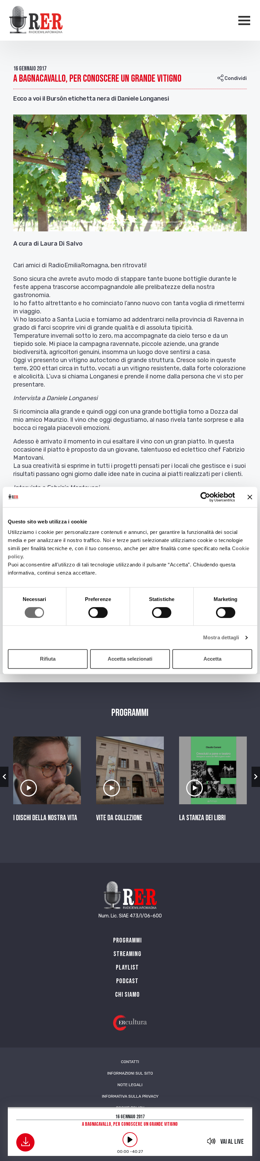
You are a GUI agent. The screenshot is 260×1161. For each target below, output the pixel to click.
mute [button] (211, 1141)
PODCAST (127, 981)
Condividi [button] (235, 78)
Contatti (130, 1061)
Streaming (127, 954)
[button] (30, 173)
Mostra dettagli (221, 637)
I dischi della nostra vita (45, 818)
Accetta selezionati (130, 659)
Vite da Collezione (119, 818)
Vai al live (232, 1142)
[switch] (98, 612)
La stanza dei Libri (202, 818)
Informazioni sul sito (130, 1073)
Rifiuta (48, 659)
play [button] (130, 1139)
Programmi (127, 940)
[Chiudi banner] (249, 497)
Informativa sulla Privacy (130, 1096)
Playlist (127, 967)
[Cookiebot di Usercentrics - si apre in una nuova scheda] (205, 497)
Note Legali (130, 1084)
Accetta (212, 659)
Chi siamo (127, 995)
